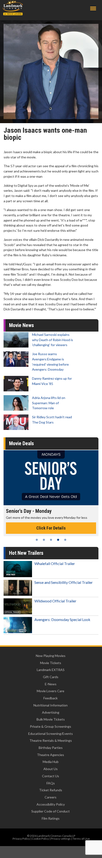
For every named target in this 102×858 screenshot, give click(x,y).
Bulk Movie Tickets (51, 719)
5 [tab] (65, 539)
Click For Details (51, 527)
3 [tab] (51, 539)
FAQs (50, 783)
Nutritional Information (50, 705)
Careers (50, 797)
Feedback (50, 698)
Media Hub (51, 762)
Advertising (50, 712)
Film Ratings (51, 818)
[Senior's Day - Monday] (51, 477)
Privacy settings (61, 838)
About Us (50, 769)
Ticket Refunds (50, 790)
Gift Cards (50, 677)
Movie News (21, 325)
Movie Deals (21, 443)
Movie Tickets (50, 663)
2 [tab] (44, 539)
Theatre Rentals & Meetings (50, 740)
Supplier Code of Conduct (50, 811)
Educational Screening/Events (50, 734)
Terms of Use (81, 838)
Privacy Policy (21, 838)
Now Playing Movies (50, 656)
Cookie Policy (40, 838)
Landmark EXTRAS (51, 670)
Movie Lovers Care (50, 691)
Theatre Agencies (50, 755)
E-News (50, 684)
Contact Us (50, 776)
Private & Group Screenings (50, 726)
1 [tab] (36, 539)
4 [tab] (58, 539)
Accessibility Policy (51, 804)
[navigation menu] (93, 8)
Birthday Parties (51, 748)
